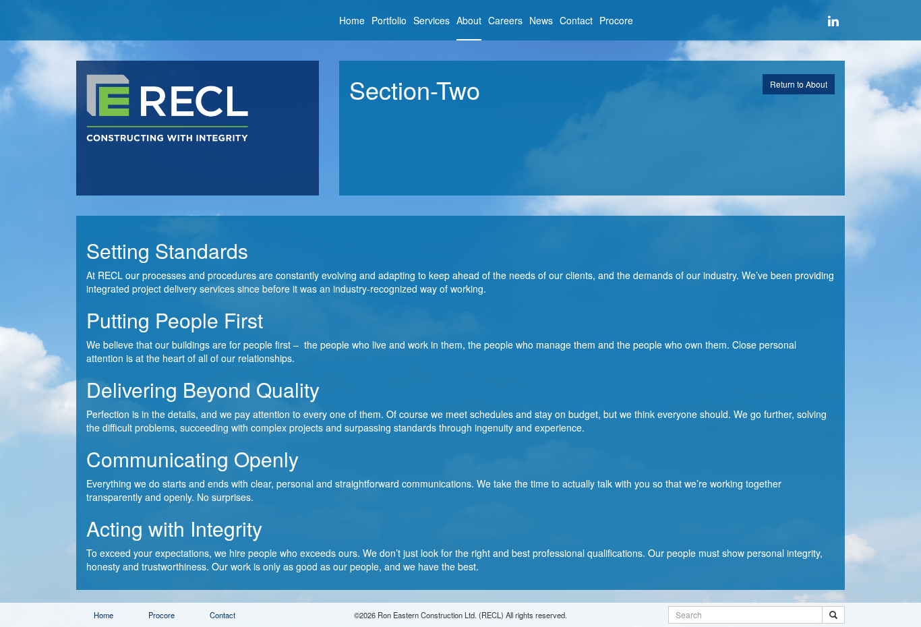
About (468, 20)
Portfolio (389, 20)
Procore (616, 20)
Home (352, 20)
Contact (576, 20)
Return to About (798, 84)
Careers (505, 20)
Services (431, 20)
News (541, 20)
